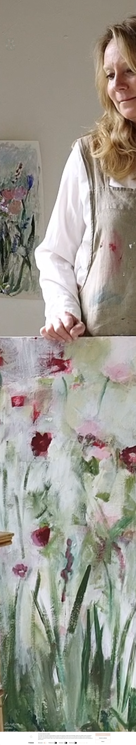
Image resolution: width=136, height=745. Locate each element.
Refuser (102, 741)
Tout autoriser (103, 734)
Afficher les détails (82, 742)
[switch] (55, 743)
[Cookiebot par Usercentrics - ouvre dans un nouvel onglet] (31, 743)
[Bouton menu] (129, 38)
